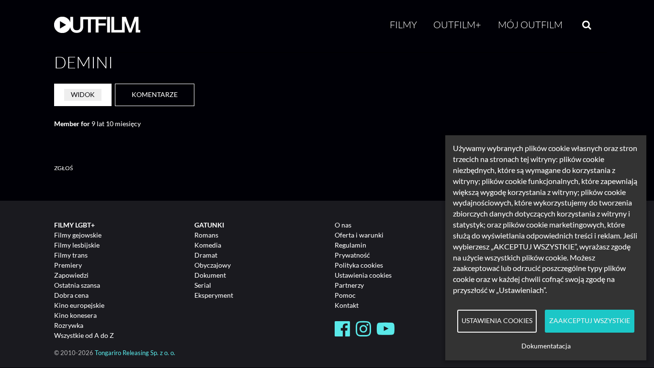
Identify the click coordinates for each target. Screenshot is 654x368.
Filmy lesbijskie (77, 245)
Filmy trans (71, 255)
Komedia (207, 245)
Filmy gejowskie (77, 235)
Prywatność (352, 255)
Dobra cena (71, 295)
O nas (343, 225)
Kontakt (347, 305)
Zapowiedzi (71, 275)
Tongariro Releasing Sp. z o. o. (135, 353)
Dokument (210, 275)
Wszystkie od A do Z (84, 335)
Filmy (403, 25)
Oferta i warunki (359, 235)
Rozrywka (68, 325)
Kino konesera (75, 315)
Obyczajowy (212, 265)
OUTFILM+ (457, 25)
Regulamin (350, 245)
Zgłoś (63, 168)
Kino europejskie (79, 305)
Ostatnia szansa (77, 285)
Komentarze (155, 94)
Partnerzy (349, 285)
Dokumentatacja (546, 346)
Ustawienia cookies (363, 275)
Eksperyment (213, 295)
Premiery (68, 265)
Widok (83, 94)
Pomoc (345, 295)
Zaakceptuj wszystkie (589, 321)
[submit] (587, 25)
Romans (206, 235)
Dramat (205, 255)
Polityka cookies (359, 265)
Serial (202, 285)
